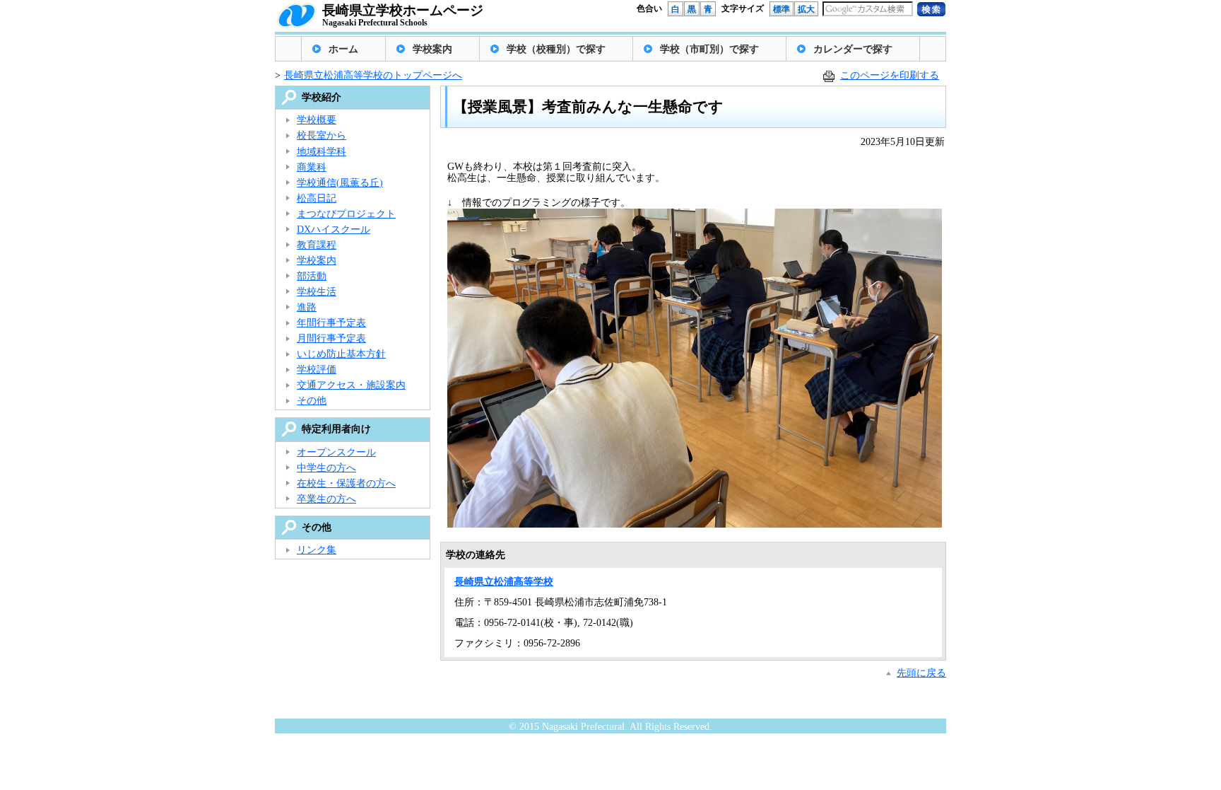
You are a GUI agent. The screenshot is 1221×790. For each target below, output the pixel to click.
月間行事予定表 (331, 338)
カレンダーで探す (852, 49)
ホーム (343, 49)
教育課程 (316, 245)
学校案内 (432, 49)
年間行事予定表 (331, 323)
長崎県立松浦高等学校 (503, 581)
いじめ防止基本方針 (341, 354)
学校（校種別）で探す (556, 49)
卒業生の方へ (326, 499)
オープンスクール (336, 452)
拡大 (806, 9)
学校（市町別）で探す (709, 49)
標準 (781, 9)
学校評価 (316, 369)
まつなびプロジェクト (346, 214)
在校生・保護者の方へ (346, 483)
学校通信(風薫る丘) (340, 183)
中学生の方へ (326, 468)
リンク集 (316, 550)
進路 (307, 307)
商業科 (311, 167)
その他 (311, 400)
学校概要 (316, 120)
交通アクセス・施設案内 (351, 385)
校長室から (321, 135)
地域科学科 (321, 151)
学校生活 (316, 291)
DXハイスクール (333, 229)
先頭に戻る (921, 673)
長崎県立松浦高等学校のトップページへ (373, 75)
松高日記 (316, 198)
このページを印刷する (889, 75)
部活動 (311, 276)
